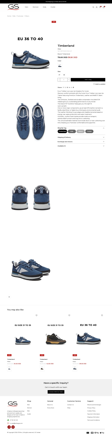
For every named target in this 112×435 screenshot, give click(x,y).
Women (29, 408)
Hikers (27, 16)
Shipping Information (93, 417)
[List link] (16, 420)
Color (59, 61)
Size (59, 71)
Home (9, 16)
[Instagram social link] (13, 427)
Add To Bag (88, 79)
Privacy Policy (91, 408)
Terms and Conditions (93, 420)
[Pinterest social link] (67, 87)
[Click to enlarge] (9, 297)
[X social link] (65, 87)
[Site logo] (13, 7)
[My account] (96, 7)
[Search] (93, 7)
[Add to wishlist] (36, 315)
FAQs (68, 408)
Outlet (89, 131)
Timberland (66, 45)
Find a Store (50, 408)
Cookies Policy (91, 411)
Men (28, 405)
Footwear (20, 16)
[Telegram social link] (73, 87)
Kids (14, 16)
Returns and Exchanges (94, 405)
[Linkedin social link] (69, 87)
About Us (50, 405)
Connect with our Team (56, 391)
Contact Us (70, 405)
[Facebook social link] (63, 87)
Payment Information (93, 414)
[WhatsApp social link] (71, 87)
